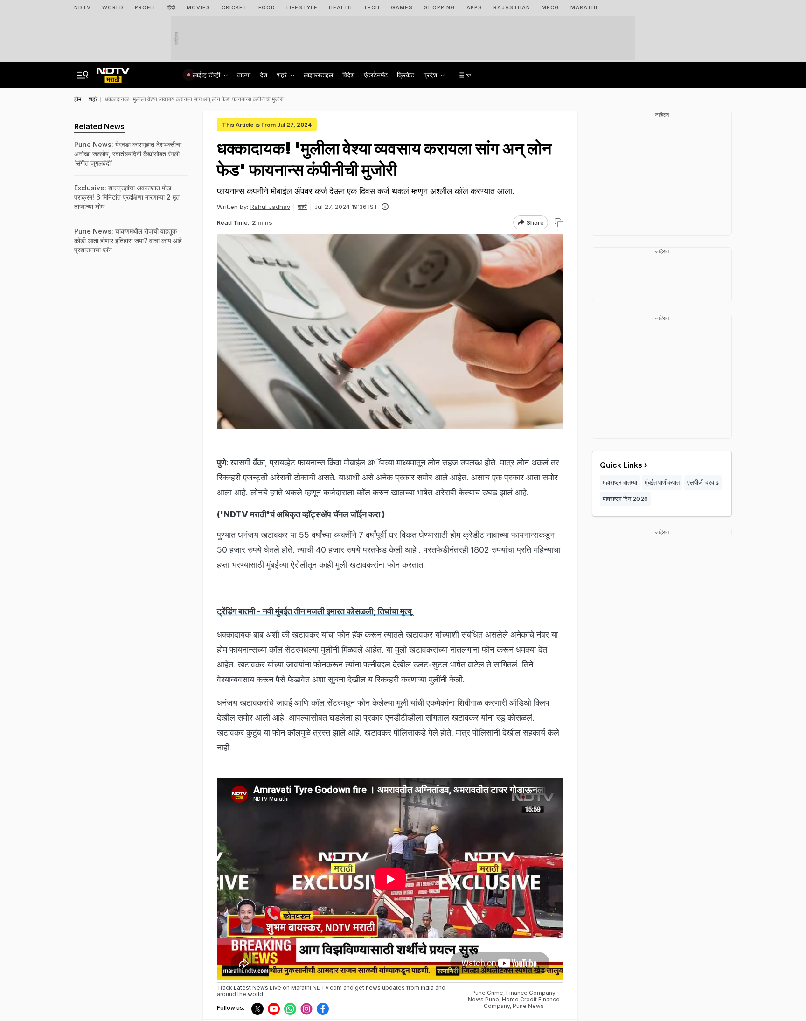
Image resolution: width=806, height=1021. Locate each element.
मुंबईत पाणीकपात (662, 482)
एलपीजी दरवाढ (703, 482)
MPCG (550, 7)
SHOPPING (439, 7)
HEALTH (340, 7)
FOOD (266, 7)
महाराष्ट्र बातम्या (620, 482)
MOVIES (198, 7)
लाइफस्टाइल (318, 75)
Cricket (234, 7)
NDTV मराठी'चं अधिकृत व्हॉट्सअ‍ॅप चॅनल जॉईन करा (301, 514)
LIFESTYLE (302, 7)
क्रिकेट (405, 75)
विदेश (348, 75)
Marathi (584, 7)
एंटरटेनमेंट (376, 75)
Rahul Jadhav (270, 206)
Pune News (528, 1005)
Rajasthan (511, 7)
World (113, 7)
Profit (145, 7)
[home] (113, 72)
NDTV (82, 7)
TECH (371, 7)
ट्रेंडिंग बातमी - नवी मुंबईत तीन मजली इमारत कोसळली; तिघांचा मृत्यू (314, 611)
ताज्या (243, 75)
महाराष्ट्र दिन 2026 (625, 498)
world (255, 994)
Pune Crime (487, 992)
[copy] (559, 222)
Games (402, 7)
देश (263, 75)
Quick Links (621, 465)
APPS (474, 7)
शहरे (302, 206)
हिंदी (171, 7)
